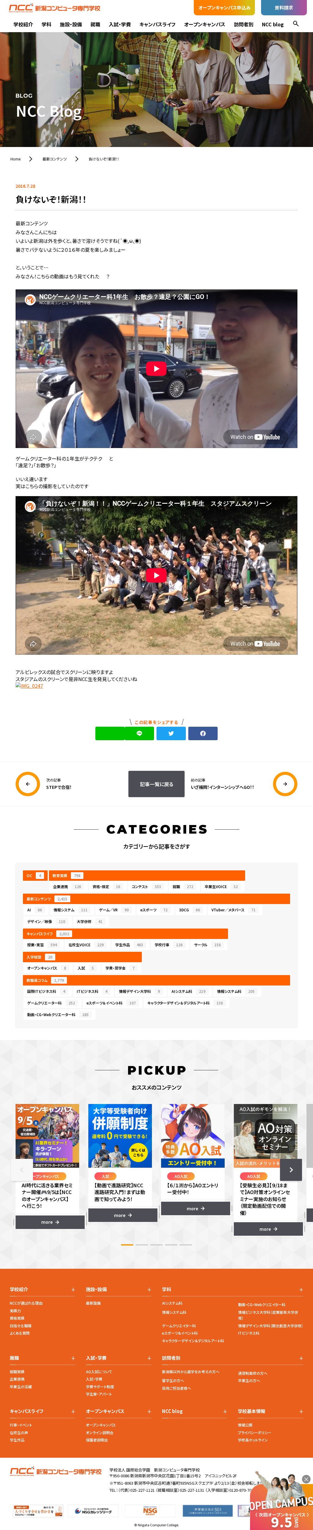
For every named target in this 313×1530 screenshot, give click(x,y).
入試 (86, 967)
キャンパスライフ (157, 24)
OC (34, 875)
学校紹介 (23, 24)
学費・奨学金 (119, 967)
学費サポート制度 (100, 1386)
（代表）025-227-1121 (136, 1490)
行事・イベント (21, 1424)
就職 (95, 24)
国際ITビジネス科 (46, 991)
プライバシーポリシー (254, 1432)
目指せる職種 (20, 1325)
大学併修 (89, 921)
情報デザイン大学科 (139, 991)
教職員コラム (45, 980)
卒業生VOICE (221, 886)
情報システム (70, 909)
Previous (22, 1170)
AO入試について (99, 1371)
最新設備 (93, 1303)
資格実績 (17, 1318)
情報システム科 (236, 991)
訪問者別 (243, 24)
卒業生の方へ (249, 1380)
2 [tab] (142, 1245)
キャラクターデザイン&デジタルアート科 (193, 1340)
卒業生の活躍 (21, 1386)
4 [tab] (171, 1245)
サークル (207, 944)
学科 (46, 24)
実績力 (15, 1310)
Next (291, 1170)
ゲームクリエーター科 (51, 1002)
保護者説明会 (97, 1439)
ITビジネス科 (92, 991)
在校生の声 (19, 1432)
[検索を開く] (296, 24)
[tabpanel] (47, 1166)
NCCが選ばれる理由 (26, 1303)
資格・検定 (106, 886)
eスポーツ (154, 909)
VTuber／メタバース (234, 909)
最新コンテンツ (47, 898)
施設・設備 (71, 24)
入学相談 (39, 956)
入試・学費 (120, 24)
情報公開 (245, 1424)
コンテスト (146, 886)
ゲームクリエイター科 (179, 1325)
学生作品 (129, 944)
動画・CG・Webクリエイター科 (261, 1304)
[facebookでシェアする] (203, 733)
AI (34, 909)
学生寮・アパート (99, 1393)
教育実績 (66, 875)
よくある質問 (20, 1333)
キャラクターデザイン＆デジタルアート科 (185, 1002)
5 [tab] (186, 1245)
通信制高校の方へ (252, 1373)
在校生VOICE (86, 944)
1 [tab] (127, 1245)
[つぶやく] (171, 733)
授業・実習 (42, 944)
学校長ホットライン (253, 1439)
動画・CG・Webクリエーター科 (58, 1014)
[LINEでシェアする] (139, 733)
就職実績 (17, 1371)
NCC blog (273, 24)
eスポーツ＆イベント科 (111, 1002)
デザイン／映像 (46, 921)
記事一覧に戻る (156, 784)
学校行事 (168, 944)
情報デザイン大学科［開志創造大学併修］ (270, 1325)
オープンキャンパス (204, 24)
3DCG (189, 909)
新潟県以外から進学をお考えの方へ (190, 1371)
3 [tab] (156, 1245)
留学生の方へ (173, 1380)
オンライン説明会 (99, 1432)
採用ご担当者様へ (176, 1388)
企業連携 (67, 886)
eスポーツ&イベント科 (180, 1333)
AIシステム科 (188, 991)
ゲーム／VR (114, 909)
